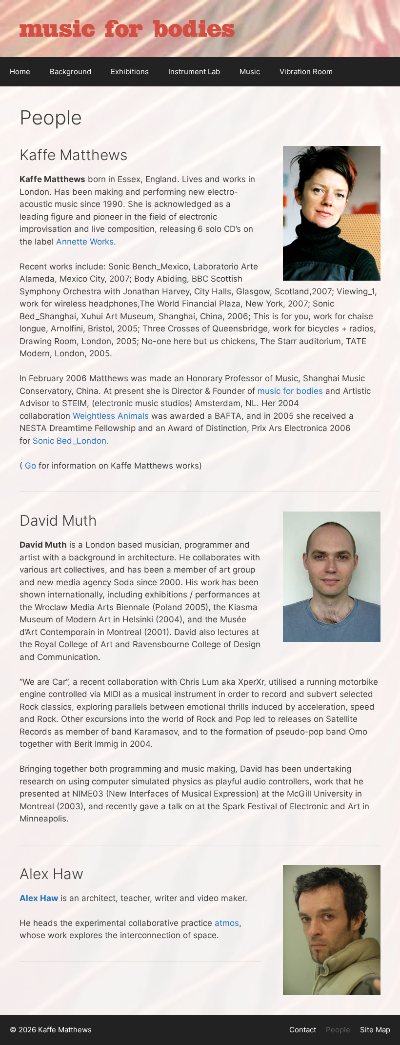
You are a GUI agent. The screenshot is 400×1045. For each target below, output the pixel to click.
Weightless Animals (111, 416)
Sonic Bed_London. (71, 441)
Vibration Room (306, 71)
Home (20, 71)
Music (250, 71)
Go (30, 466)
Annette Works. (86, 241)
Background (70, 71)
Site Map (375, 1029)
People (338, 1029)
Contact (302, 1029)
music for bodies (290, 391)
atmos (227, 923)
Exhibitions (130, 71)
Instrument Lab (194, 71)
